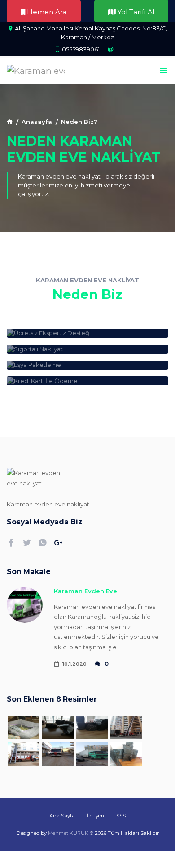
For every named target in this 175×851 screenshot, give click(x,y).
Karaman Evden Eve (85, 591)
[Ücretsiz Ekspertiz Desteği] (87, 333)
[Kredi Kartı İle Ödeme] (87, 380)
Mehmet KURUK (68, 833)
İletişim (95, 816)
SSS (121, 816)
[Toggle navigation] (163, 71)
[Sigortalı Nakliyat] (87, 349)
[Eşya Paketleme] (87, 365)
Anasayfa (37, 121)
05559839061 (81, 49)
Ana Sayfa (62, 816)
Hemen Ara (45, 12)
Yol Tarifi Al (135, 12)
